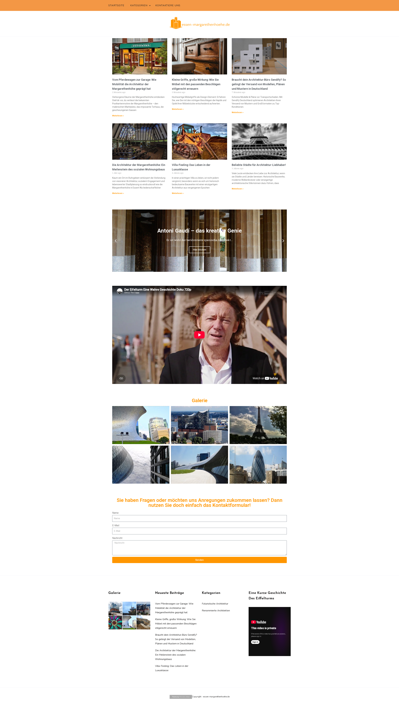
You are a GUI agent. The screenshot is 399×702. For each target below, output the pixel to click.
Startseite (116, 5)
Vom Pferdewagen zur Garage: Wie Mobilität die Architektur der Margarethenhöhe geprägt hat (134, 84)
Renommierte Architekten (216, 610)
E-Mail (115, 525)
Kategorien (138, 5)
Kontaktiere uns (167, 5)
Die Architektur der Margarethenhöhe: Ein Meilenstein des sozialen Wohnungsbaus (175, 655)
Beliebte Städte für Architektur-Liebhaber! (259, 165)
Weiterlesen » (118, 116)
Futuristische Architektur (215, 603)
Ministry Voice (184, 697)
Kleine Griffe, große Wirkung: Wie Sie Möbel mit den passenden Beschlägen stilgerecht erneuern (196, 84)
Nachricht (117, 538)
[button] (116, 241)
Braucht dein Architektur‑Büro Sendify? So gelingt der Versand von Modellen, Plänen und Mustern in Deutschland (259, 84)
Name (115, 512)
